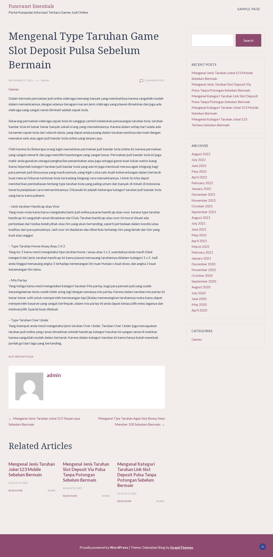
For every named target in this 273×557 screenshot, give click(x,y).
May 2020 (199, 304)
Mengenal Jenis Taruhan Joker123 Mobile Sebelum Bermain (32, 469)
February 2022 (202, 183)
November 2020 (204, 270)
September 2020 (204, 281)
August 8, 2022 (18, 482)
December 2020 (203, 264)
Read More (16, 490)
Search (248, 40)
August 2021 (201, 217)
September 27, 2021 (21, 80)
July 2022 (199, 160)
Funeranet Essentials (31, 6)
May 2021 (199, 235)
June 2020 (199, 299)
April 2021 (199, 241)
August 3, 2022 (126, 493)
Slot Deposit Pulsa (21, 356)
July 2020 (199, 293)
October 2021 (202, 206)
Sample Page (248, 9)
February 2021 (202, 252)
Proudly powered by (104, 547)
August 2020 (201, 287)
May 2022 (199, 171)
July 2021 (199, 223)
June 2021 (199, 229)
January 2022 (201, 189)
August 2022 (201, 154)
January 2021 (201, 258)
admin (45, 80)
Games (14, 89)
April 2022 (199, 177)
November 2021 (204, 200)
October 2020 (202, 275)
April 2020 (199, 310)
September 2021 (204, 212)
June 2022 (199, 166)
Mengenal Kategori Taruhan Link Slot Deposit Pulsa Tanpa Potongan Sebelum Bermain (136, 474)
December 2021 (203, 194)
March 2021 (201, 246)
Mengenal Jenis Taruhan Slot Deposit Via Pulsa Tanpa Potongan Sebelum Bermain (86, 471)
